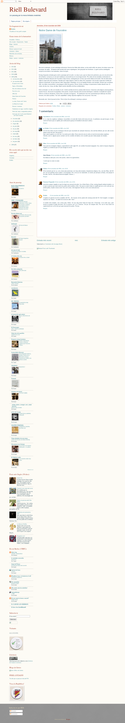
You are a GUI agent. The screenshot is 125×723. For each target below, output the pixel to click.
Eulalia (45, 195)
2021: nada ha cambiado (17, 329)
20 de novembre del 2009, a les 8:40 (59, 128)
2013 (12, 66)
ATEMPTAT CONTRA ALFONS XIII (24, 427)
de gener (15, 141)
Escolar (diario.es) (16, 213)
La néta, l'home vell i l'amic (19, 101)
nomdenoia (14, 288)
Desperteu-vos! (21, 536)
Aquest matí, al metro (16, 407)
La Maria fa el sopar (17, 104)
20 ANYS (21, 188)
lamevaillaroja (15, 592)
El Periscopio (15, 327)
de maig (15, 131)
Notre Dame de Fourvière (53, 30)
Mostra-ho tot (30, 469)
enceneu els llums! (16, 391)
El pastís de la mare (17, 83)
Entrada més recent (44, 240)
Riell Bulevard (27, 9)
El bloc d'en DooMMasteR (18, 607)
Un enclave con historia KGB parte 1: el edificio (25, 446)
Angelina (11, 155)
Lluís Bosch (46, 116)
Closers (13, 571)
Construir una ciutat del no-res (25, 488)
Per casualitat (15, 582)
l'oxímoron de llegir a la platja (18, 251)
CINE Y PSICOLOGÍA (17, 200)
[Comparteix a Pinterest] (70, 103)
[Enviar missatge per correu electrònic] (60, 103)
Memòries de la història (15, 53)
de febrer (15, 139)
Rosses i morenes (17, 106)
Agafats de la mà (15, 334)
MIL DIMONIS (15, 301)
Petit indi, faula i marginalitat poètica (22, 111)
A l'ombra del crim (16, 256)
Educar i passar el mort (15, 49)
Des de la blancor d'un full (19, 88)
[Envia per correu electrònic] (64, 103)
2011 (12, 71)
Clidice (45, 168)
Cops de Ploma (15, 564)
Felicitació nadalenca (16, 577)
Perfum (14, 98)
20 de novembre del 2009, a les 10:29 (58, 168)
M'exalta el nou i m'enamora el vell (21, 576)
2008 (12, 144)
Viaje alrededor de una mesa (19, 438)
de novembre (16, 81)
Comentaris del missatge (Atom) (53, 244)
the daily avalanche (16, 269)
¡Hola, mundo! (14, 283)
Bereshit (13, 237)
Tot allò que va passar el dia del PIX (19, 678)
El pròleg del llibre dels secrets (19, 565)
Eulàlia (54, 106)
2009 (12, 77)
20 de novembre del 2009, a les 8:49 (56, 143)
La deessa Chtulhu (22, 524)
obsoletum (14, 365)
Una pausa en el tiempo (18, 444)
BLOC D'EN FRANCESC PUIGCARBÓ (18, 186)
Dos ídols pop (22, 270)
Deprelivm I (22, 367)
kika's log (14, 552)
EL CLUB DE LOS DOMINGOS (19, 604)
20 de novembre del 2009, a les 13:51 (65, 182)
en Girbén (46, 128)
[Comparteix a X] (67, 103)
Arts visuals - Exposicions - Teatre (18, 42)
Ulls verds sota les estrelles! (19, 588)
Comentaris (14, 714)
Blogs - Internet (13, 44)
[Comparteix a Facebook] (69, 103)
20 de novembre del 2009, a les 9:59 (60, 155)
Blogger (68, 719)
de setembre (16, 121)
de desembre (16, 79)
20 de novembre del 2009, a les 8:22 (60, 116)
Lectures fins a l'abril (24, 257)
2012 (12, 69)
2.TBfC (13, 593)
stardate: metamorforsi (16, 553)
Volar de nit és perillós (17, 333)
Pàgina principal (15, 21)
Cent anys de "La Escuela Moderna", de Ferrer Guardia (22, 114)
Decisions (13, 559)
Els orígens (26, 21)
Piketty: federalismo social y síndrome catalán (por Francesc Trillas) (24, 343)
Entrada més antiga (108, 240)
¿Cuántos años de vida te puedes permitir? (25, 215)
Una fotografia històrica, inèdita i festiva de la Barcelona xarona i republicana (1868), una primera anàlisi (25, 356)
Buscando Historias (16, 282)
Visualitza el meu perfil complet (17, 31)
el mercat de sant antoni (18, 314)
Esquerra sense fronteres (18, 339)
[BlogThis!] (65, 103)
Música (11, 56)
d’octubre (15, 118)
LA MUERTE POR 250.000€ (23, 303)
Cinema (11, 46)
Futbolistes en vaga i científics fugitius (22, 109)
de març (15, 136)
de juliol (15, 126)
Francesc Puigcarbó (49, 182)
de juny (15, 129)
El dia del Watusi (23, 225)
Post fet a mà (16, 91)
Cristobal (11, 158)
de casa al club (15, 250)
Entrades (13, 711)
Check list (19, 478)
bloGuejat (14, 224)
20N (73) (14, 93)
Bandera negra (15, 583)
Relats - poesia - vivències (64, 106)
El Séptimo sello (16, 457)
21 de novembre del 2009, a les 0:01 (59, 195)
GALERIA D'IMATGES (17, 425)
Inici (76, 240)
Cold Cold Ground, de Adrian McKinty (20, 439)
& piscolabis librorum (17, 352)
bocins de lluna (15, 570)
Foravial (13, 378)
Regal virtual (14, 599)
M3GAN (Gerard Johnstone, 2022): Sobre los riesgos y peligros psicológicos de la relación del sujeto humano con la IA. (25, 205)
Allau (44, 143)
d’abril (14, 134)
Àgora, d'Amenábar (17, 86)
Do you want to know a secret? (20, 598)
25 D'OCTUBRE (23, 393)
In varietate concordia (17, 558)
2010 (12, 74)
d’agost (15, 123)
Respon (45, 123)
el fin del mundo (16, 412)
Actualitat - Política (14, 39)
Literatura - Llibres (14, 51)
